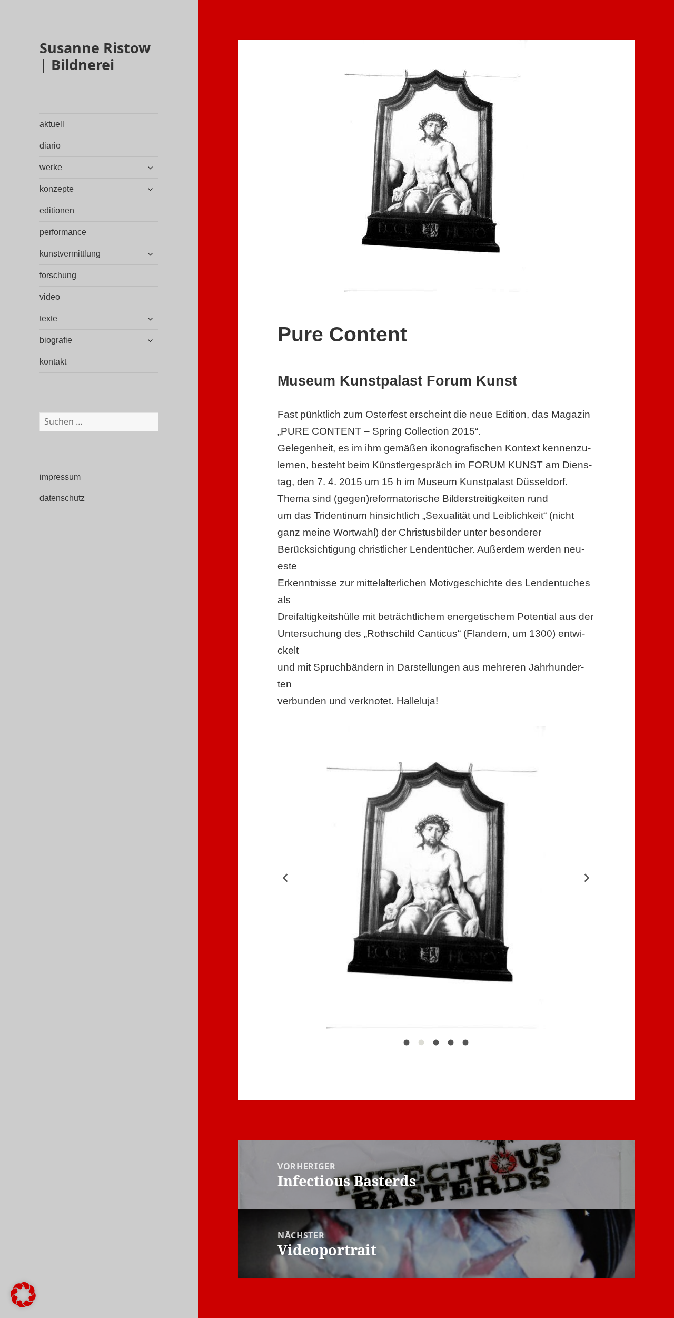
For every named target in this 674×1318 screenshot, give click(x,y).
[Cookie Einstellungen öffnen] (23, 1304)
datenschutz (62, 498)
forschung (57, 275)
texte (48, 318)
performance (62, 232)
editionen (56, 210)
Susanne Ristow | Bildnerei (95, 56)
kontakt (52, 361)
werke (50, 167)
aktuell (51, 124)
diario (50, 145)
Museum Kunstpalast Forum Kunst (397, 381)
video (49, 296)
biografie (55, 340)
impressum (60, 477)
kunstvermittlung (70, 253)
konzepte (56, 188)
